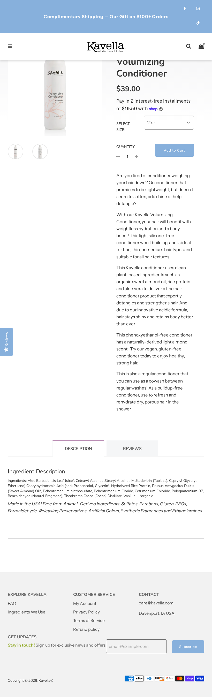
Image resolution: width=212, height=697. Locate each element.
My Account (84, 603)
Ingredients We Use (26, 611)
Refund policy (86, 629)
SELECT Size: (123, 126)
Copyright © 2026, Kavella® (30, 680)
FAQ (12, 603)
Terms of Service (89, 620)
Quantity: (125, 146)
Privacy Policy (86, 611)
